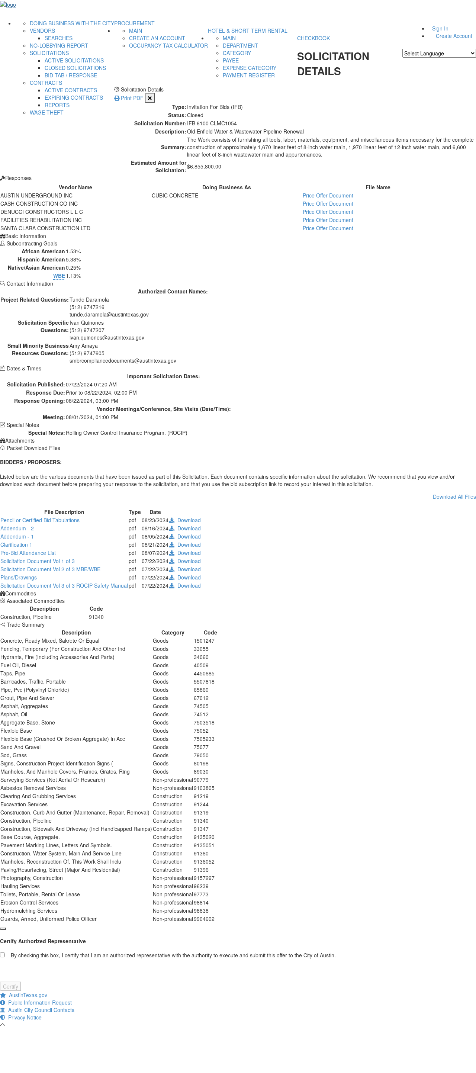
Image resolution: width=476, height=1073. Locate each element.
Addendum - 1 (17, 536)
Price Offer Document (328, 195)
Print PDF (131, 98)
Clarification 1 (16, 544)
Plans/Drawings (18, 577)
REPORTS (57, 105)
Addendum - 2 (17, 528)
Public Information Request (38, 1002)
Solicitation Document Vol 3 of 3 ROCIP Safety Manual (64, 585)
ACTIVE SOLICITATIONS (74, 60)
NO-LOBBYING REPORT (59, 45)
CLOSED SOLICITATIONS (75, 67)
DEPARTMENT (240, 45)
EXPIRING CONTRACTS (74, 97)
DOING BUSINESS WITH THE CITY (72, 23)
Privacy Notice (23, 1017)
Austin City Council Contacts (39, 1009)
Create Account (454, 35)
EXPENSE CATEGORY (249, 67)
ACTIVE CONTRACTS (71, 90)
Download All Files (454, 496)
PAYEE (231, 60)
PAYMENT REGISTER (249, 75)
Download (187, 520)
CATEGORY (237, 53)
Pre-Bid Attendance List (28, 552)
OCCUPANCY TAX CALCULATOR (168, 45)
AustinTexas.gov (26, 995)
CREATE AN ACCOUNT (157, 38)
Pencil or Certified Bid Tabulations (40, 520)
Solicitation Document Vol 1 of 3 (37, 561)
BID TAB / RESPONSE (71, 75)
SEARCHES (59, 38)
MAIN (135, 30)
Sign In (440, 28)
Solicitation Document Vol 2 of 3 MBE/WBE (50, 569)
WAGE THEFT (47, 112)
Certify (10, 986)
